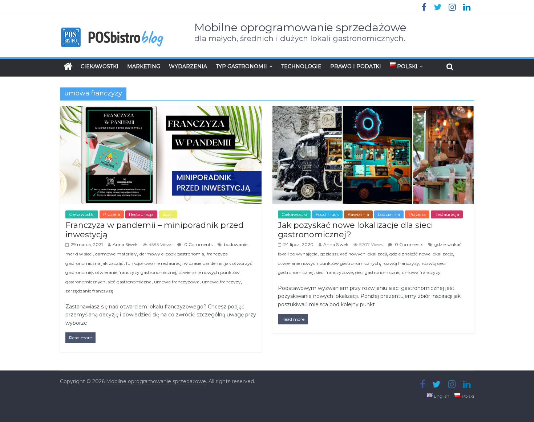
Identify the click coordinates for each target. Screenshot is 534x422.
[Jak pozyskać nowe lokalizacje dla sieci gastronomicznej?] (373, 110)
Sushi (168, 214)
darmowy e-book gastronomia (171, 254)
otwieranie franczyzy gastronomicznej (135, 272)
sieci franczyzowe (334, 272)
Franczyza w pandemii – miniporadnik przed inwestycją (154, 229)
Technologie (301, 66)
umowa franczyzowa (176, 281)
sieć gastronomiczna (129, 281)
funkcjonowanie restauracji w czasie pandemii (174, 263)
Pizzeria (111, 214)
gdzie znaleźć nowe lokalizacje (421, 254)
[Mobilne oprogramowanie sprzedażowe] (68, 66)
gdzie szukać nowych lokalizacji (353, 254)
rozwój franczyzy (401, 263)
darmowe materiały (116, 254)
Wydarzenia (188, 66)
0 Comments (198, 244)
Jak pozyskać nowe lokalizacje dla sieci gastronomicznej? (355, 229)
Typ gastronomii (241, 66)
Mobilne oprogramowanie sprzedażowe (300, 27)
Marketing (143, 66)
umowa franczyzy (221, 281)
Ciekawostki (99, 66)
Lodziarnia (389, 214)
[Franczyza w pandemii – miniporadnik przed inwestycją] (161, 110)
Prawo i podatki (355, 66)
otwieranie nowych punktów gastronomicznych (329, 263)
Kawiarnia (358, 214)
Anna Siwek (125, 244)
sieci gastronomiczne (377, 272)
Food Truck (327, 214)
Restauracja (141, 214)
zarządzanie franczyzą (89, 291)
